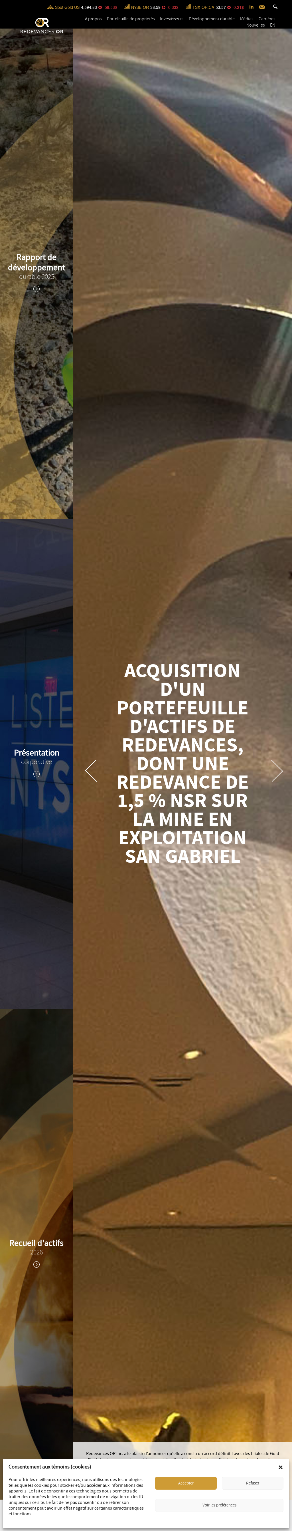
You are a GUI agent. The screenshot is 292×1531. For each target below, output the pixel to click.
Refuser (252, 1483)
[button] (280, 1467)
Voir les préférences (219, 1505)
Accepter (186, 1483)
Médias (246, 19)
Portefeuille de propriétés (131, 19)
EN (272, 25)
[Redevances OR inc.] (42, 25)
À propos (93, 19)
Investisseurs (171, 19)
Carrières (267, 19)
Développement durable (212, 19)
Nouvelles (255, 25)
